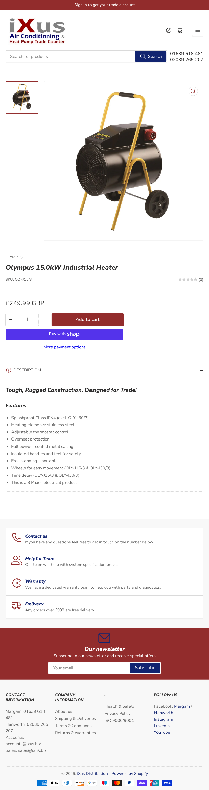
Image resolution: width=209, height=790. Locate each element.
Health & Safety (119, 706)
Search (155, 56)
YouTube (162, 732)
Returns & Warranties (75, 733)
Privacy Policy (117, 713)
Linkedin (162, 726)
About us (63, 711)
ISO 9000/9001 (119, 720)
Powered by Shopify (130, 773)
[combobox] (86, 56)
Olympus (14, 257)
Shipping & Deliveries (75, 718)
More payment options (64, 347)
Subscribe (145, 668)
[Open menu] (197, 30)
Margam (182, 706)
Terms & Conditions (73, 726)
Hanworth (163, 713)
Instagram (163, 719)
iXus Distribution (93, 773)
